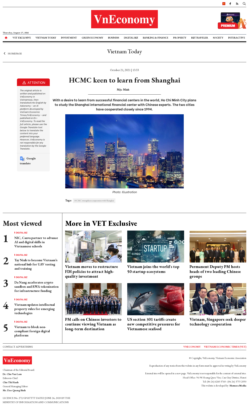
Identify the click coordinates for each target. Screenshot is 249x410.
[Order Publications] (232, 20)
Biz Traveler (199, 37)
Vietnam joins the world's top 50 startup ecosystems (153, 269)
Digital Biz (131, 37)
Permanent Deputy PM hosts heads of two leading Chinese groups (215, 271)
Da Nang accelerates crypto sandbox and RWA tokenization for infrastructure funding (36, 286)
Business (113, 37)
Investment (69, 37)
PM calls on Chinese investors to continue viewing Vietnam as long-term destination (93, 324)
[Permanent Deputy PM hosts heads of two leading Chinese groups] (218, 246)
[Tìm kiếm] (244, 3)
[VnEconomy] (223, 3)
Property (179, 37)
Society (218, 37)
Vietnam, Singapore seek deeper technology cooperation (218, 322)
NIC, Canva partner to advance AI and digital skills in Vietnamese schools (36, 242)
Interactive (236, 37)
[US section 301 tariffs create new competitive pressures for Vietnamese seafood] (155, 299)
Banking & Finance (155, 37)
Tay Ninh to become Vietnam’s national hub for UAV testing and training (35, 264)
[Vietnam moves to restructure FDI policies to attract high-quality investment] (93, 246)
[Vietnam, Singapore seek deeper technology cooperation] (218, 299)
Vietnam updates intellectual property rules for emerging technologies (34, 308)
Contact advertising (18, 346)
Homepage (15, 53)
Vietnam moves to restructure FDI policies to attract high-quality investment (91, 271)
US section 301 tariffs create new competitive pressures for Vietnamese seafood (153, 324)
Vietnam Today (46, 37)
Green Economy (92, 37)
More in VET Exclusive (101, 223)
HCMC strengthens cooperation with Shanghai (94, 200)
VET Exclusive (22, 37)
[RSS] (237, 3)
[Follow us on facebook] (230, 3)
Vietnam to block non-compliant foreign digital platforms (32, 331)
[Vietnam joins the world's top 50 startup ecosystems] (155, 246)
